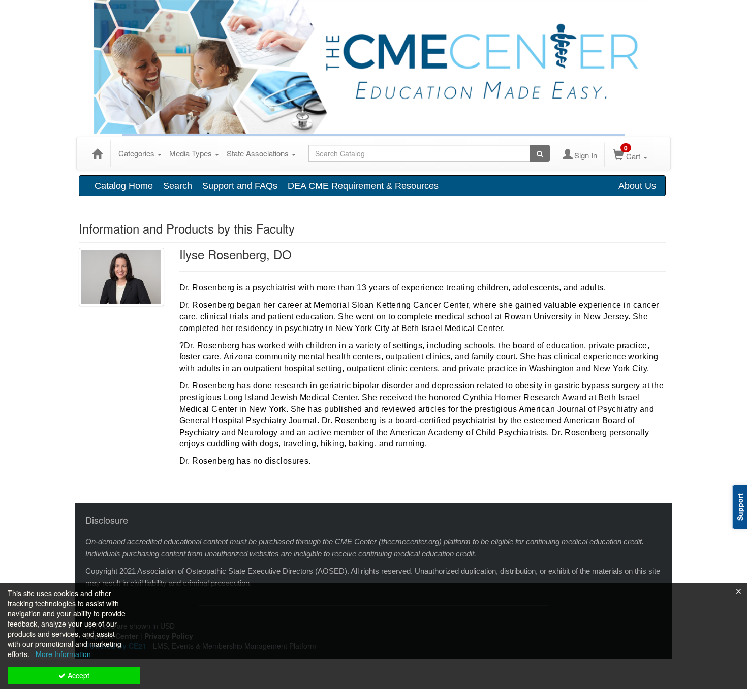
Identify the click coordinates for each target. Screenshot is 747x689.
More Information (63, 654)
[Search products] (540, 153)
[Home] (97, 153)
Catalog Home (124, 186)
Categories (137, 153)
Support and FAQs (239, 186)
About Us (637, 186)
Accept (77, 675)
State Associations (259, 153)
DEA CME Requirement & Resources (363, 186)
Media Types (191, 153)
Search (177, 186)
